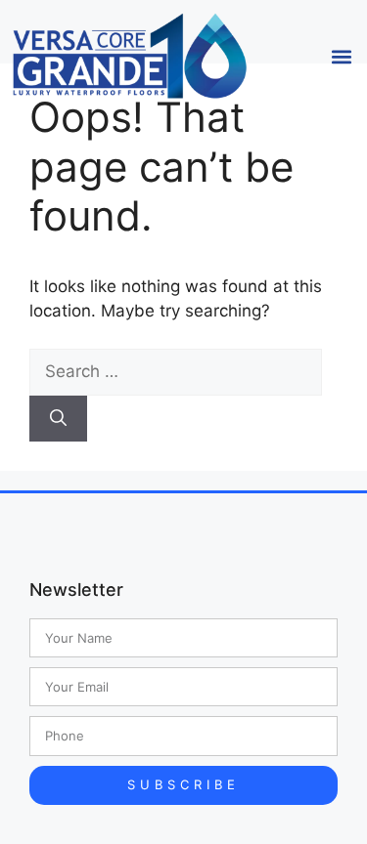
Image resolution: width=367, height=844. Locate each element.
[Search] (58, 419)
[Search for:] (175, 371)
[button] (341, 56)
